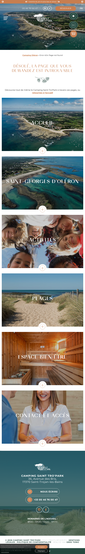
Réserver (65, 8)
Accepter (41, 547)
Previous (3, 2)
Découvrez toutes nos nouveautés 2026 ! (42, 2)
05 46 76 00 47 (30, 8)
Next (82, 2)
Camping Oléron (30, 55)
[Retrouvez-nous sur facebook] (49, 8)
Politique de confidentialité (34, 542)
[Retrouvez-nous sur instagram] (45, 8)
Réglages (41, 551)
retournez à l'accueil (42, 93)
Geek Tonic (73, 542)
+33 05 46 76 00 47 (46, 499)
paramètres (5, 552)
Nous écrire (49, 491)
